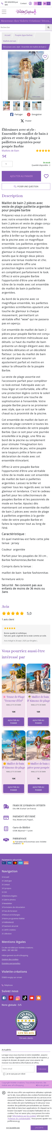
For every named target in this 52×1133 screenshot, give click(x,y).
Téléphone (8, 985)
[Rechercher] (48, 27)
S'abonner (42, 1069)
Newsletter (7, 903)
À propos (7, 888)
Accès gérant (43, 1085)
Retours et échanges (11, 915)
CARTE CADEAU (9, 930)
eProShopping (18, 1085)
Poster (28, 120)
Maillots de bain (9, 41)
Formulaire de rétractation (14, 907)
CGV (5, 892)
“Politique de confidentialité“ (19, 1118)
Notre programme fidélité (14, 918)
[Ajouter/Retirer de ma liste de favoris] (46, 176)
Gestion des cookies (10, 959)
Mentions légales (10, 896)
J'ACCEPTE (39, 1127)
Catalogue (7, 881)
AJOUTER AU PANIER (21, 176)
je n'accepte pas (13, 1127)
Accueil (7, 35)
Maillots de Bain (10, 150)
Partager (18, 114)
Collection (7, 933)
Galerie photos (9, 899)
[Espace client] (30, 3)
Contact (23, 3)
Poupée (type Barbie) (23, 35)
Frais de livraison (10, 911)
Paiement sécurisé (10, 926)
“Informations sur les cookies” (24, 1116)
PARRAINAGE (8, 922)
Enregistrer (36, 114)
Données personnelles (11, 963)
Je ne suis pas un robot (16, 1074)
